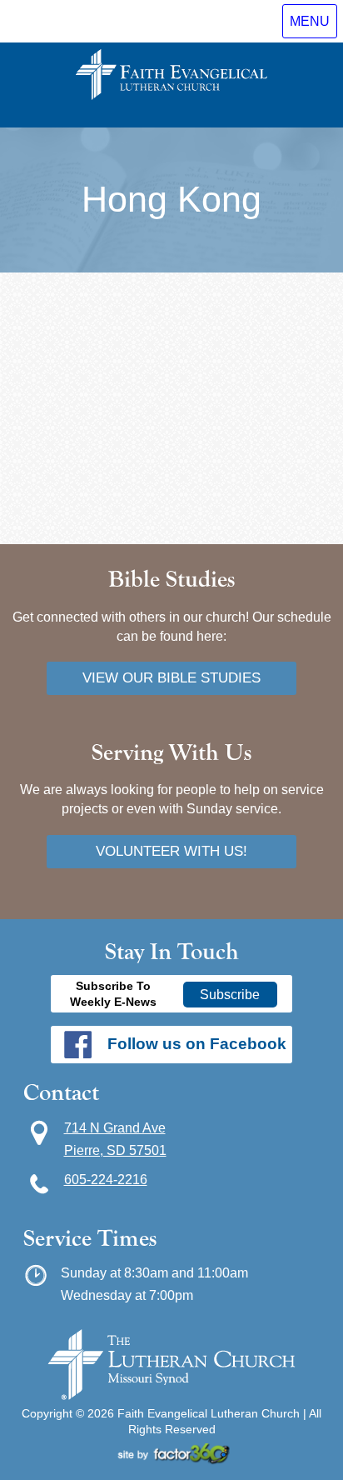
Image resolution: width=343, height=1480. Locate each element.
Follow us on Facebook (196, 1043)
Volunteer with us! (171, 850)
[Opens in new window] (171, 1395)
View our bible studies (171, 677)
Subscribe (230, 994)
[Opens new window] (171, 1460)
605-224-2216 (105, 1179)
